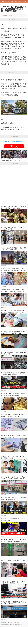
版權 (16, 624)
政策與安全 (7, 624)
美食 (20, 1)
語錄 (16, 1)
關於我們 (3, 624)
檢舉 (10, 15)
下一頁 (14, 146)
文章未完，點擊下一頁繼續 (14, 142)
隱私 (14, 624)
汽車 (12, 1)
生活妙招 (7, 1)
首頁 (3, 1)
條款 (11, 624)
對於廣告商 (19, 624)
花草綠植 (24, 1)
